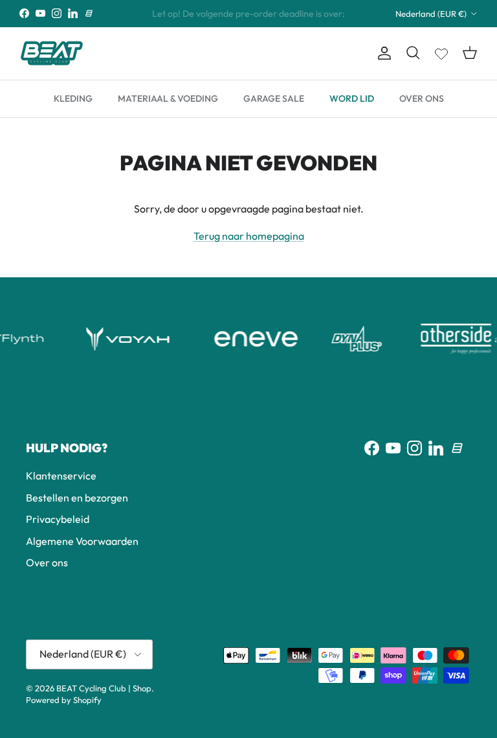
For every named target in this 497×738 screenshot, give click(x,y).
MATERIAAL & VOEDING (168, 98)
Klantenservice (61, 475)
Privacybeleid (57, 519)
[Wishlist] (441, 51)
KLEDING (73, 98)
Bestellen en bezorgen (77, 497)
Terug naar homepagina (248, 235)
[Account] (381, 53)
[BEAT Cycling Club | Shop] (51, 53)
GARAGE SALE (273, 98)
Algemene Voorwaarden (82, 541)
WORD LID (351, 98)
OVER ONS (421, 98)
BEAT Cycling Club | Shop (103, 688)
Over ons (47, 562)
